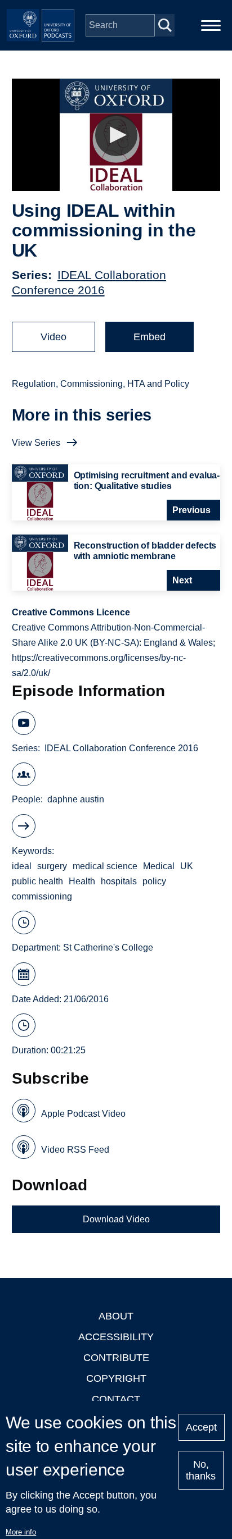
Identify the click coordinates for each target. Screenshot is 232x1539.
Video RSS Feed (75, 1149)
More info (21, 1532)
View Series (36, 442)
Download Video (116, 1219)
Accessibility (116, 1336)
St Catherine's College (108, 947)
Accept (201, 1427)
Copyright (116, 1378)
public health (37, 881)
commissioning (42, 896)
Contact (116, 1399)
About (116, 1316)
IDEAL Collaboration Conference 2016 (121, 748)
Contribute (116, 1357)
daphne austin (75, 799)
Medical (159, 866)
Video (53, 336)
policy (154, 881)
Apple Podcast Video (83, 1113)
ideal (22, 866)
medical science (105, 866)
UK (186, 866)
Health (82, 881)
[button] (116, 135)
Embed (149, 336)
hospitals (119, 881)
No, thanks (201, 1470)
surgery (52, 866)
